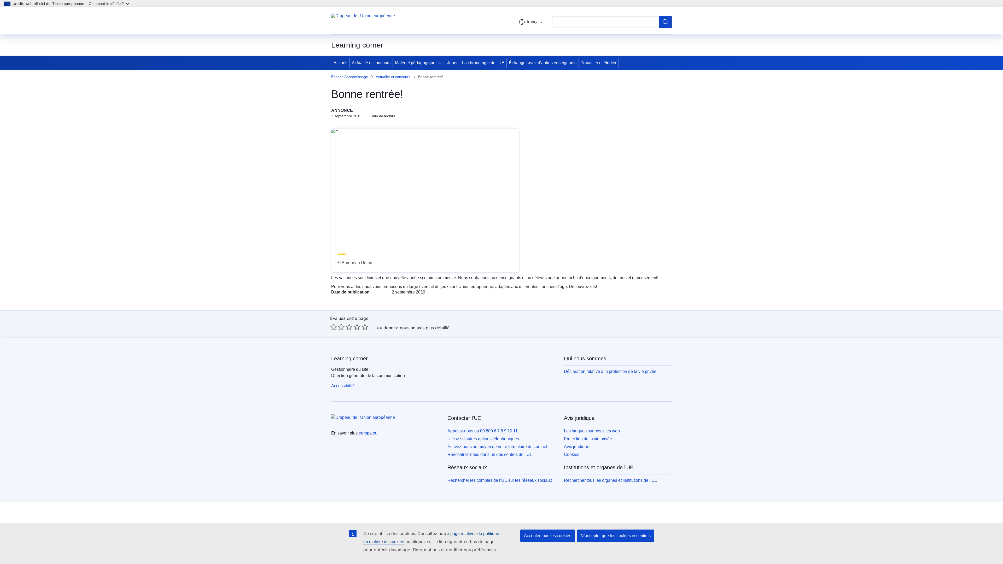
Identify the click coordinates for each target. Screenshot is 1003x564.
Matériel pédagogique (415, 63)
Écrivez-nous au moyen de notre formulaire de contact (497, 446)
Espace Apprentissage (349, 77)
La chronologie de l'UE (483, 63)
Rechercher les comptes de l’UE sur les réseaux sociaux (499, 480)
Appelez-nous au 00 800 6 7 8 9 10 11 (482, 431)
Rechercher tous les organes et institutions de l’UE (610, 480)
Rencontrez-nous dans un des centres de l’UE (490, 454)
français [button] (534, 22)
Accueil (340, 63)
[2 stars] (337, 327)
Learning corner (349, 358)
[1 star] (333, 327)
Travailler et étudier (598, 63)
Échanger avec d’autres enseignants (542, 63)
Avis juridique (576, 446)
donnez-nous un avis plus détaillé (416, 327)
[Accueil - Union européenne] (363, 21)
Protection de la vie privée (588, 439)
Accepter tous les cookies (547, 535)
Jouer (452, 63)
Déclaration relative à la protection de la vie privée (610, 371)
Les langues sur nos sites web (592, 431)
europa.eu (368, 433)
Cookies (571, 454)
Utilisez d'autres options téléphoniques (483, 439)
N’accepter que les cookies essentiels (616, 535)
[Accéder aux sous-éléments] (440, 63)
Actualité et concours (371, 63)
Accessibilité (343, 386)
